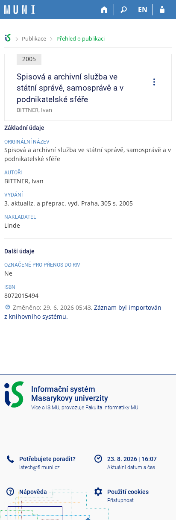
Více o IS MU (45, 408)
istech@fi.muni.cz (39, 467)
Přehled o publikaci (80, 38)
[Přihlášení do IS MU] (162, 9)
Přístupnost (120, 500)
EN (142, 9)
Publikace (34, 38)
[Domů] (104, 9)
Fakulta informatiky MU (111, 408)
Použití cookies (128, 491)
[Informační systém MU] (8, 37)
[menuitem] (151, 83)
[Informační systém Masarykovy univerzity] (19, 9)
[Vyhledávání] (123, 9)
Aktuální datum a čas (131, 467)
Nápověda (33, 491)
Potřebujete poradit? (47, 458)
